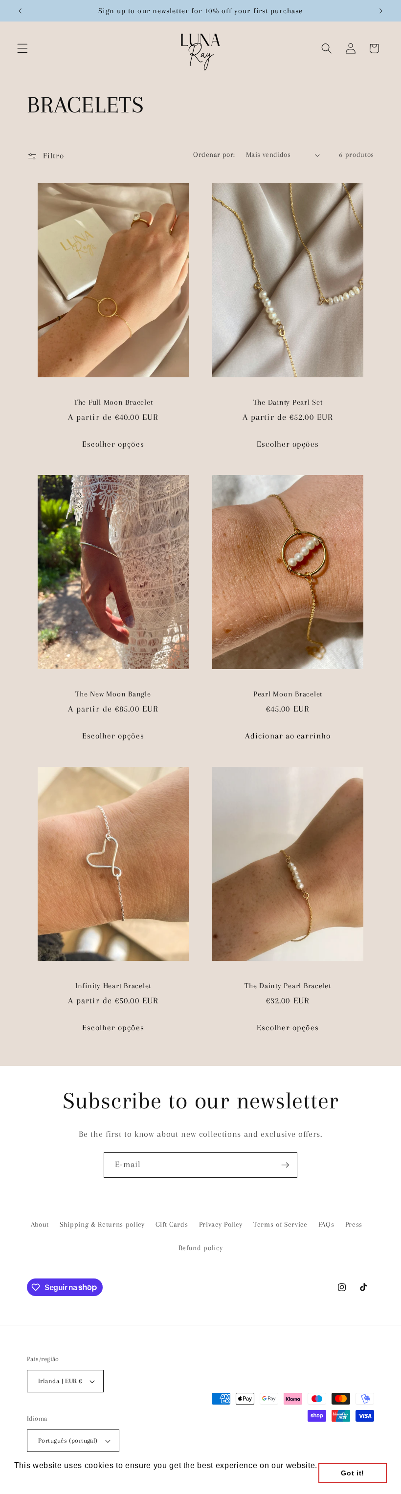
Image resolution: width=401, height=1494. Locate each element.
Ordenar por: (214, 155)
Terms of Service (280, 1224)
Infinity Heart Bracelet (113, 985)
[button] (22, 48)
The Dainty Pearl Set (288, 402)
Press (353, 1224)
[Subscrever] (285, 1165)
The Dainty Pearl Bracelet (288, 985)
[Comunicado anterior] (20, 11)
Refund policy (200, 1248)
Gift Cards (172, 1224)
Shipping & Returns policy (102, 1224)
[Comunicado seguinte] (381, 11)
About (40, 1224)
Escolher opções (113, 444)
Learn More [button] (37, 1478)
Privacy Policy (221, 1224)
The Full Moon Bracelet (113, 402)
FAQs (326, 1224)
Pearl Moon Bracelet (287, 694)
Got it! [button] (352, 1473)
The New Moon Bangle (113, 694)
